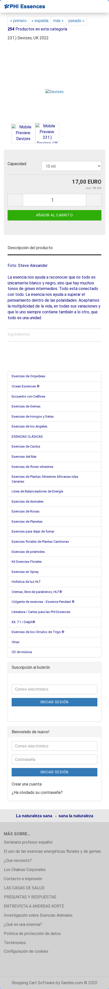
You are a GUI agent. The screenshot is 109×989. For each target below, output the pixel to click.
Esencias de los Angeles (29, 426)
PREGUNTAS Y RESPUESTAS (30, 897)
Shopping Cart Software (33, 982)
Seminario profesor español (28, 842)
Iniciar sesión (54, 702)
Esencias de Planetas (27, 521)
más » (58, 20)
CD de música (22, 652)
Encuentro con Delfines (28, 396)
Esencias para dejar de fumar (33, 531)
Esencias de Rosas (26, 511)
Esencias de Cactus (26, 446)
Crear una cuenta (27, 784)
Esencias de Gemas (26, 406)
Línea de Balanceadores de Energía (37, 491)
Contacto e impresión (23, 878)
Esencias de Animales (28, 501)
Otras (16, 642)
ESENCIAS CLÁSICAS (27, 436)
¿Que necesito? (18, 860)
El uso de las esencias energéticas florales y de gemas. (53, 851)
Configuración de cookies (26, 951)
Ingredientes (19, 334)
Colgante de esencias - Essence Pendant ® (43, 602)
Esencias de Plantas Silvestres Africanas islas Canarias (45, 479)
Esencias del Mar (24, 456)
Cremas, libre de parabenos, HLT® (37, 592)
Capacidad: (17, 163)
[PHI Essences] (23, 6)
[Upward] (95, 981)
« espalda (39, 20)
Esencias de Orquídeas (28, 376)
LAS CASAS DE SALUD (24, 887)
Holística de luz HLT (26, 582)
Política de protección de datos (32, 933)
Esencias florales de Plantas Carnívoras (40, 541)
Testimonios (15, 942)
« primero (18, 20)
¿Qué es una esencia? (23, 924)
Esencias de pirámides (28, 552)
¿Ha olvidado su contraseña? (37, 792)
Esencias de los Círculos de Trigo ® (38, 632)
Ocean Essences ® (26, 386)
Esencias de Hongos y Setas (33, 416)
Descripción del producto (30, 247)
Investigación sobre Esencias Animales (38, 915)
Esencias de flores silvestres (32, 467)
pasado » (76, 20)
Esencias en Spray (25, 572)
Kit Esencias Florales (27, 562)
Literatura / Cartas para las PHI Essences (41, 612)
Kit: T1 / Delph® (23, 622)
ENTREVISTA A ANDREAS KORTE (34, 906)
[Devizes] (54, 83)
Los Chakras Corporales (25, 869)
